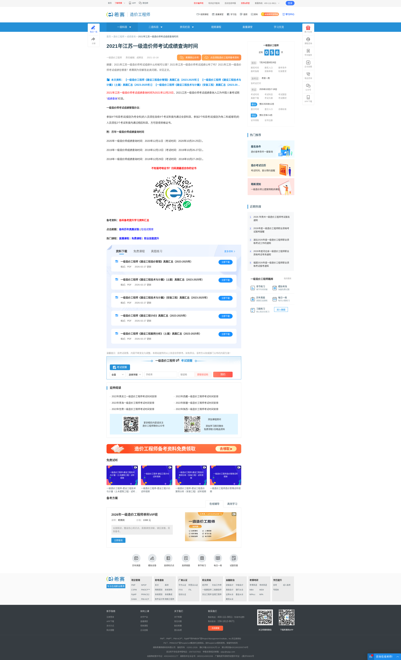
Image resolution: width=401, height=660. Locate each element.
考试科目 (269, 94)
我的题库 (287, 279)
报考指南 (255, 71)
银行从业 (239, 590)
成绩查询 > (132, 36)
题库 (245, 14)
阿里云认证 (193, 585)
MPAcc (252, 594)
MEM (261, 590)
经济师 (205, 585)
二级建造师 (216, 590)
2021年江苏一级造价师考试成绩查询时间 (158, 36)
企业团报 (308, 67)
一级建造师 (207, 590)
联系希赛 (178, 626)
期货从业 (229, 599)
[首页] (116, 14)
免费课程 (139, 251)
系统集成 (168, 594)
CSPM (134, 590)
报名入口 (269, 67)
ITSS (181, 590)
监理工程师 (216, 594)
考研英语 (263, 585)
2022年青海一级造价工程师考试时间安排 (133, 402)
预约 (222, 374)
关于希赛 (178, 617)
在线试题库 (147, 229)
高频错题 (186, 565)
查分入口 (269, 109)
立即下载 (225, 262)
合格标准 (282, 109)
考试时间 (255, 94)
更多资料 (228, 251)
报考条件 (282, 67)
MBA (252, 590)
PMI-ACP (145, 599)
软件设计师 (159, 599)
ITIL (190, 590)
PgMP (133, 594)
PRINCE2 (145, 594)
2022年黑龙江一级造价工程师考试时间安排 (134, 396)
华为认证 (182, 585)
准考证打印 (256, 83)
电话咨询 (308, 78)
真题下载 (255, 98)
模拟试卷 (152, 565)
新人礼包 (308, 32)
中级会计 (239, 585)
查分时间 (255, 109)
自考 (275, 585)
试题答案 (234, 565)
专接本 (276, 590)
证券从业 (229, 594)
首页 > (110, 36)
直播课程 (124, 238)
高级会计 (229, 590)
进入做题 (281, 309)
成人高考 (287, 585)
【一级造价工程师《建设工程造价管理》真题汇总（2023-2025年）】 (162, 80)
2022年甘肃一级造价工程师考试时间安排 (133, 409)
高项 (167, 585)
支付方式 (110, 626)
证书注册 (269, 120)
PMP (133, 585)
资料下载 (121, 251)
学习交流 (279, 27)
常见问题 (178, 621)
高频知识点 (169, 565)
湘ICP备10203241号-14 (209, 647)
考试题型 (282, 94)
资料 (256, 14)
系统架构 (168, 590)
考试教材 (282, 98)
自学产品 (144, 617)
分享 (94, 43)
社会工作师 (216, 585)
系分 (157, 585)
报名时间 (255, 67)
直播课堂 (219, 14)
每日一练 (218, 565)
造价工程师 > (120, 36)
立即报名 (118, 540)
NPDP (143, 585)
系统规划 (158, 594)
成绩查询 (112, 98)
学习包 (233, 14)
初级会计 (229, 585)
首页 (110, 3)
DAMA (134, 599)
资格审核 (269, 71)
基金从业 (239, 594)
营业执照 (178, 630)
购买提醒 (110, 630)
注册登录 (110, 617)
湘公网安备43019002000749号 (235, 647)
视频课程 (204, 14)
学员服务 (308, 55)
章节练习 (202, 565)
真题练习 (156, 251)
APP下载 (308, 101)
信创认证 (182, 594)
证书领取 (255, 120)
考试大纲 (269, 98)
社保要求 (282, 71)
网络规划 (158, 590)
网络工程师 (169, 599)
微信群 (145, 3)
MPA (261, 594)
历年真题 (136, 565)
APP (134, 3)
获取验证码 (202, 374)
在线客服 (215, 628)
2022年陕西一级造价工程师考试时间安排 (197, 409)
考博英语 (253, 585)
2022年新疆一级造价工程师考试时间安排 (197, 402)
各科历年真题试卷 (129, 229)
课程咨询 (308, 43)
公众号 (308, 90)
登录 (290, 3)
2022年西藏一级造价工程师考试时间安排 (197, 396)
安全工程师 (207, 594)
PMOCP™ (145, 590)
